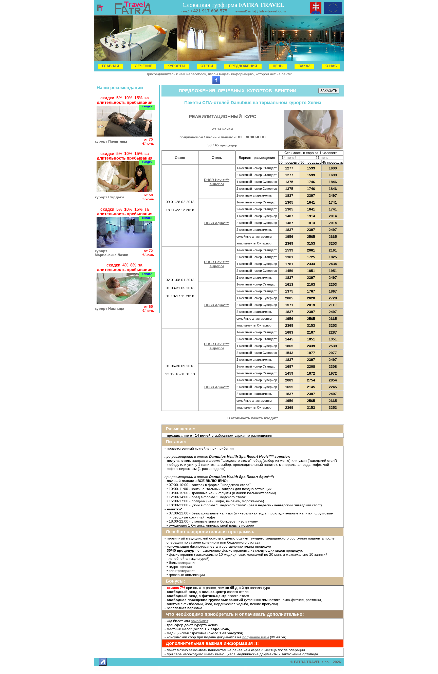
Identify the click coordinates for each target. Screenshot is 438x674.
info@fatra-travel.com (267, 11)
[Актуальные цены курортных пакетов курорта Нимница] (124, 302)
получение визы (255, 637)
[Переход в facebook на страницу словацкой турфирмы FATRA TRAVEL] (216, 83)
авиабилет (199, 621)
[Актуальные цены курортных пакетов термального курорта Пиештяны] (124, 135)
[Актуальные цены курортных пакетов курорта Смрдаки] (124, 191)
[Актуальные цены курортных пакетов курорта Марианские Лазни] (124, 246)
